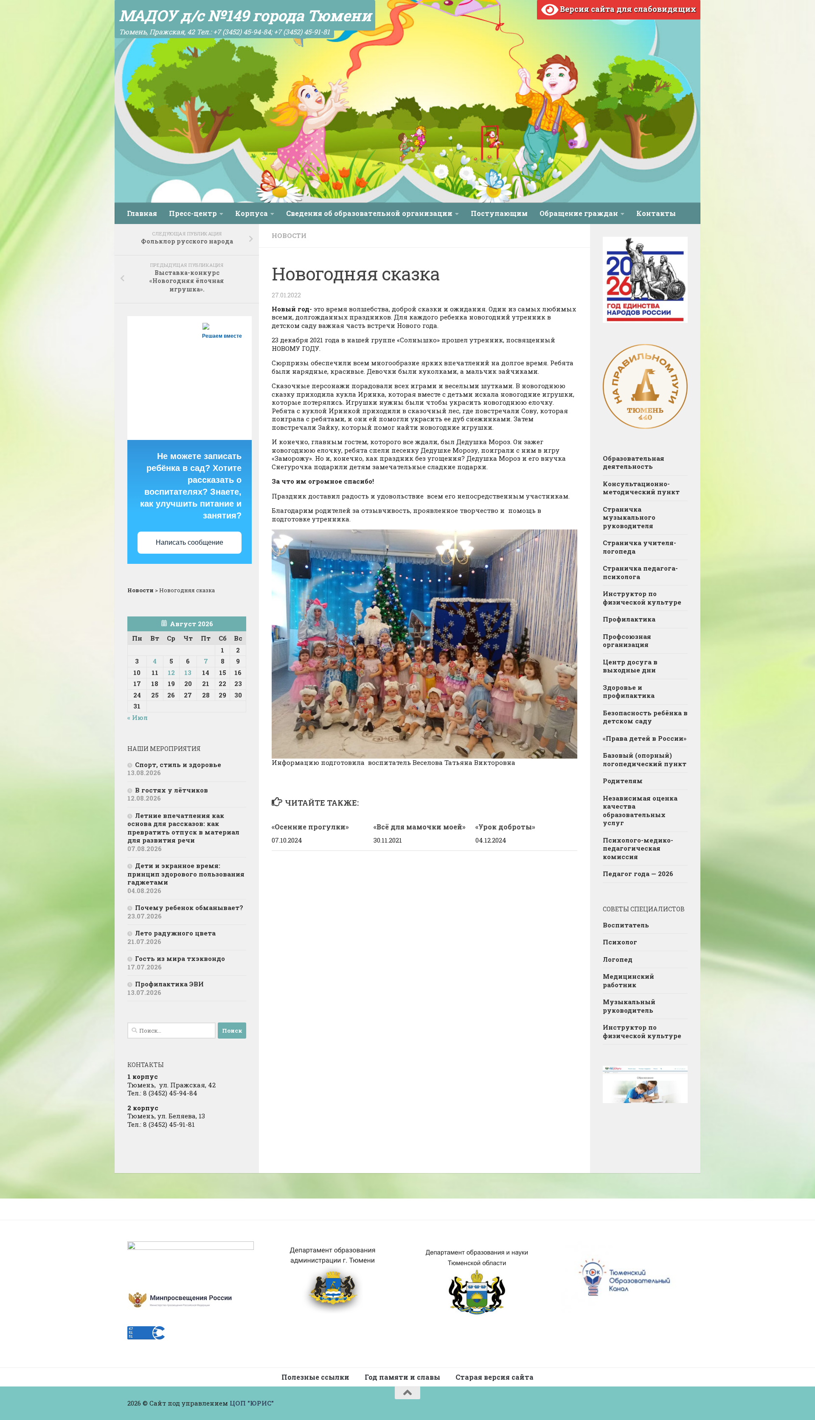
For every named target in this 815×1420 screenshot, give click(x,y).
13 (187, 672)
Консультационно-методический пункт (641, 487)
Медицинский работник (628, 980)
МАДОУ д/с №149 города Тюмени (245, 15)
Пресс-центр (193, 213)
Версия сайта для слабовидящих (627, 9)
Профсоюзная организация (627, 640)
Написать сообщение (189, 542)
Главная (142, 213)
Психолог (620, 942)
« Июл (137, 717)
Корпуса (251, 213)
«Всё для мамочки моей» (420, 826)
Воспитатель (626, 925)
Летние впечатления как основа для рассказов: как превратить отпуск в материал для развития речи (183, 828)
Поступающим (499, 213)
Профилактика (629, 619)
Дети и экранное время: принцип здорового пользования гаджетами (185, 873)
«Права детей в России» (644, 738)
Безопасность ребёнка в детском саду (645, 717)
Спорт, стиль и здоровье (178, 764)
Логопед (617, 959)
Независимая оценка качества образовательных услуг (640, 810)
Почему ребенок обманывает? (189, 907)
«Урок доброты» (505, 826)
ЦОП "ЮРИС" (252, 1403)
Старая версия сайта (494, 1376)
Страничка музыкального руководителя (629, 517)
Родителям (623, 780)
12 (171, 672)
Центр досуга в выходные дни (630, 666)
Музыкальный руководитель (629, 1005)
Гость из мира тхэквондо (180, 958)
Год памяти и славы (402, 1376)
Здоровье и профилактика (629, 691)
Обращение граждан (579, 213)
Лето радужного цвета (175, 933)
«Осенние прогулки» (310, 826)
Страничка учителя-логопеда (639, 546)
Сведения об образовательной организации (369, 213)
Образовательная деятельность (633, 462)
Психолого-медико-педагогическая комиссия (638, 848)
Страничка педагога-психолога (640, 572)
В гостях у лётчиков (171, 790)
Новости (289, 235)
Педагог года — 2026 (638, 873)
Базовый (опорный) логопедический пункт (644, 759)
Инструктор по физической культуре (642, 597)
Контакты (656, 213)
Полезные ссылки (315, 1376)
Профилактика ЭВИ (169, 984)
